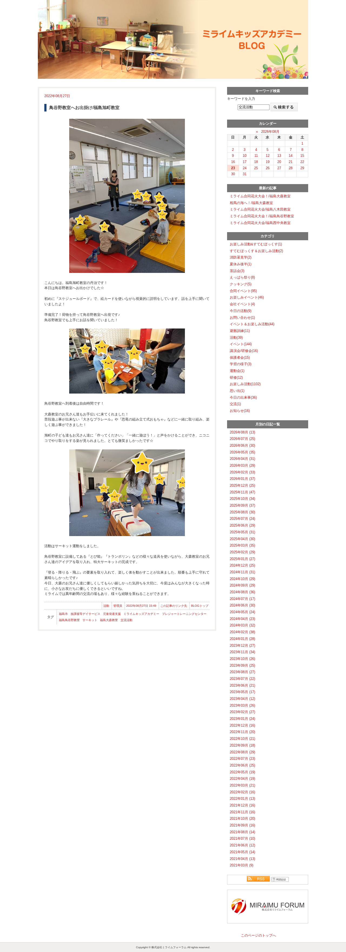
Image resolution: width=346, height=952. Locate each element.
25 (256, 168)
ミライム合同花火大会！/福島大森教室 (260, 196)
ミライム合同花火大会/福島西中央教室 (260, 223)
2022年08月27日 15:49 (141, 605)
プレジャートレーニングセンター (184, 613)
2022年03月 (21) (242, 785)
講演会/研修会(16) (244, 351)
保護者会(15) (240, 357)
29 (302, 168)
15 (302, 156)
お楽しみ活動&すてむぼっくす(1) (256, 244)
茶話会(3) (237, 271)
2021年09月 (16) (242, 825)
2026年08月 (270, 132)
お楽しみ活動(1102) (245, 384)
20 (279, 162)
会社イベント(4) (242, 304)
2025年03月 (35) (242, 545)
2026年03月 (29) (242, 465)
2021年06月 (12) (242, 845)
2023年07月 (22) (242, 679)
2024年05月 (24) (242, 612)
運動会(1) (237, 371)
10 (245, 156)
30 (233, 174)
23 (233, 168)
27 (279, 168)
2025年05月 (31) (242, 532)
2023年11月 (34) (242, 652)
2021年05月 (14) (242, 852)
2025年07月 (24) (242, 519)
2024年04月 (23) (242, 619)
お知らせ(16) (240, 411)
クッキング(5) (240, 284)
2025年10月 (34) (242, 499)
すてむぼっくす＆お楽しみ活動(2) (256, 251)
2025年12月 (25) (242, 485)
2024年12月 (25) (242, 565)
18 (256, 162)
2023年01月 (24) (242, 719)
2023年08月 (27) (242, 672)
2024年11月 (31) (242, 572)
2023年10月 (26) (242, 659)
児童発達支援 (112, 613)
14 (290, 156)
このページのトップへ (258, 935)
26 (268, 168)
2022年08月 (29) (242, 752)
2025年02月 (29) (242, 552)
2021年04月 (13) (242, 859)
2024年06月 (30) (242, 605)
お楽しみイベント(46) (247, 297)
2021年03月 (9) (241, 865)
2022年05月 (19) (242, 772)
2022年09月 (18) (242, 745)
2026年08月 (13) (242, 432)
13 (279, 156)
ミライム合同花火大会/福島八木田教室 (260, 209)
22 (302, 162)
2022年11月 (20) (242, 732)
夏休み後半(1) (240, 264)
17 (245, 162)
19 (268, 162)
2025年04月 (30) (242, 539)
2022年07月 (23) (242, 759)
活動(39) (236, 338)
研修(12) (236, 377)
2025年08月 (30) (242, 512)
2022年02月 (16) (242, 792)
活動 (106, 605)
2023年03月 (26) (242, 705)
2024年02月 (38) (242, 632)
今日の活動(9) (240, 311)
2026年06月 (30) (242, 445)
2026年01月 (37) (242, 479)
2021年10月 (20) (242, 819)
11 (256, 156)
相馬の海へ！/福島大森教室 (251, 203)
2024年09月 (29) (242, 585)
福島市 (63, 613)
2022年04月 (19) (242, 779)
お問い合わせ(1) (242, 318)
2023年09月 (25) (242, 665)
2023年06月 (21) (242, 685)
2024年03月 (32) (242, 625)
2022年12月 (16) (242, 725)
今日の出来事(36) (243, 397)
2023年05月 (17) (242, 692)
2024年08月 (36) (242, 592)
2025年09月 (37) (242, 505)
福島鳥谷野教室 (69, 620)
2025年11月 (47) (242, 492)
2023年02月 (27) (242, 712)
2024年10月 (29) (242, 579)
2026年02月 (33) (242, 472)
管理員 (117, 605)
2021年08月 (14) (242, 832)
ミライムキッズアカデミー (141, 613)
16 (233, 162)
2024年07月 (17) (242, 599)
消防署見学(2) (240, 257)
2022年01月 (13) (242, 799)
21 (290, 162)
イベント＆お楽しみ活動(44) (252, 324)
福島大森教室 (109, 620)
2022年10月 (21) (242, 739)
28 (290, 168)
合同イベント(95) (243, 291)
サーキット (89, 620)
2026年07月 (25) (242, 439)
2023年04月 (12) (242, 699)
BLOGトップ (199, 605)
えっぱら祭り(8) (242, 277)
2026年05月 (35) (242, 452)
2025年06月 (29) (242, 525)
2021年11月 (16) (242, 812)
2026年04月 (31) (242, 459)
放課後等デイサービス (85, 613)
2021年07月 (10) (242, 838)
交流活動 (126, 620)
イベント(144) (241, 344)
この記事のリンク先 (173, 605)
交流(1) (235, 404)
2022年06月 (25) (242, 765)
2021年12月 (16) (242, 805)
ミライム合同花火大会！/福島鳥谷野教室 (262, 216)
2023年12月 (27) (242, 645)
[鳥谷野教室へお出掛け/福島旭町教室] (127, 195)
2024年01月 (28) (242, 639)
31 (245, 174)
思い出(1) (237, 391)
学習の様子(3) (240, 364)
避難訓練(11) (240, 331)
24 (245, 168)
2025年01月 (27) (242, 559)
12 (268, 156)
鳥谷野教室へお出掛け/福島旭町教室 (84, 107)
